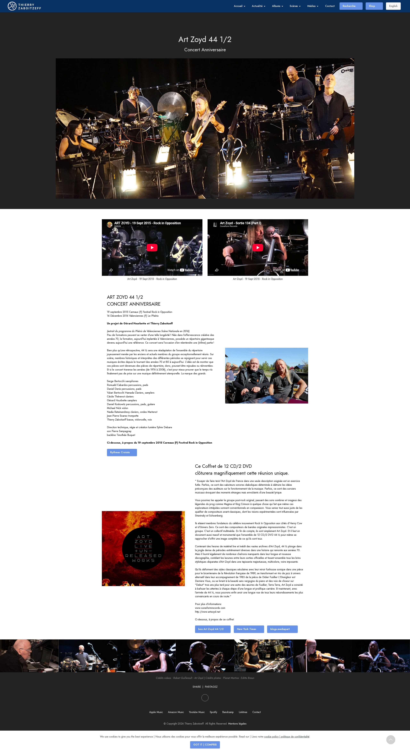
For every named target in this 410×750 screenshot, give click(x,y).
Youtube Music (197, 712)
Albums (276, 6)
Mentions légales (237, 723)
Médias (311, 6)
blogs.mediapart (280, 629)
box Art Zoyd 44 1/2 (211, 629)
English (393, 6)
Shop (372, 6)
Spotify (213, 712)
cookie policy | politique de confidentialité (286, 736)
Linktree (243, 712)
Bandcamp (228, 712)
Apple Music (156, 712)
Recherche (349, 6)
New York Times (247, 629)
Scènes (294, 6)
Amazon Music (176, 712)
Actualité (257, 6)
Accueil (238, 6)
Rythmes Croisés (120, 452)
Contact (330, 6)
